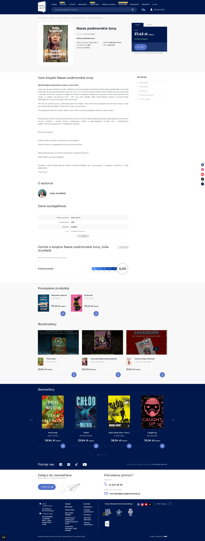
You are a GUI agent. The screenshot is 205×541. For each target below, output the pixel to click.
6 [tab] (106, 454)
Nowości (63, 4)
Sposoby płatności (87, 519)
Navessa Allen (152, 436)
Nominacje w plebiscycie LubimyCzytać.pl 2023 (71, 520)
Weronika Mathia (86, 436)
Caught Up (152, 433)
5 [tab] (105, 454)
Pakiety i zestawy (108, 4)
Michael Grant (119, 436)
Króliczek (88, 295)
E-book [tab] (149, 25)
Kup (142, 47)
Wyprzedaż (122, 4)
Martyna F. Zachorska (143, 362)
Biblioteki (145, 4)
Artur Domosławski (98, 362)
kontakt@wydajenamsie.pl (124, 493)
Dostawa (87, 515)
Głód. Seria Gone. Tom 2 (119, 433)
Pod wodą (50, 359)
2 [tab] (99, 454)
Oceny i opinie (145, 99)
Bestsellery (82, 4)
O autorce (143, 91)
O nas (154, 4)
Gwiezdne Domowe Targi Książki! (71, 528)
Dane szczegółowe (147, 95)
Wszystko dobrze (59, 295)
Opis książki (144, 87)
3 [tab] (101, 454)
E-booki (72, 4)
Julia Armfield (89, 34)
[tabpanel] (52, 421)
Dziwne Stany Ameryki (145, 359)
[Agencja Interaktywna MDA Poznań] (165, 536)
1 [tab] (98, 454)
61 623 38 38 (115, 485)
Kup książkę (144, 83)
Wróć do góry (162, 504)
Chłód (86, 433)
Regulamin (88, 507)
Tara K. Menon (51, 362)
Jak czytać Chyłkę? (69, 514)
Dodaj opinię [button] (123, 247)
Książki (54, 4)
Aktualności (134, 4)
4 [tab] (103, 454)
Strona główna (42, 18)
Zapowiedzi (94, 4)
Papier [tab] (137, 25)
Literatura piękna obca (78, 18)
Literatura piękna (62, 18)
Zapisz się (45, 487)
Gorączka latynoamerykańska (104, 359)
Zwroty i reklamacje (88, 524)
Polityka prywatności (89, 511)
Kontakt (87, 504)
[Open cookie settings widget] (3, 537)
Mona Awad (55, 298)
